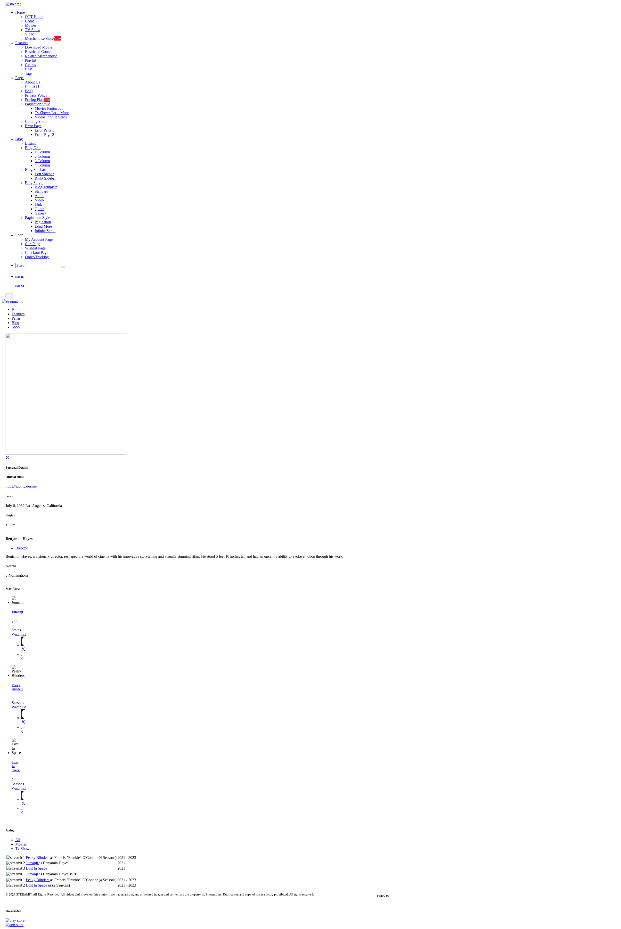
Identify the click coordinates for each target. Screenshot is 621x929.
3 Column (42, 161)
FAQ (29, 91)
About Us (32, 82)
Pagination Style (37, 104)
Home (20, 12)
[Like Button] (23, 655)
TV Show (32, 30)
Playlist (30, 60)
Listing (30, 143)
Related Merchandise (41, 56)
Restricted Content (39, 52)
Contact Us (33, 86)
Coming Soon (35, 121)
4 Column (42, 165)
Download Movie (38, 47)
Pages (19, 78)
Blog (19, 139)
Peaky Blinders (17, 687)
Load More (43, 226)
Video (29, 34)
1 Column (42, 152)
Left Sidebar (44, 174)
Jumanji (17, 612)
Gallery (40, 213)
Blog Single (34, 183)
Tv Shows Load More (52, 113)
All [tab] (17, 840)
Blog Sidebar (35, 169)
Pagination (43, 222)
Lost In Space (36, 868)
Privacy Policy (36, 95)
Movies (30, 25)
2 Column (42, 156)
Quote (39, 209)
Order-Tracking (37, 257)
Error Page (33, 126)
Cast (28, 69)
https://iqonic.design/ (21, 486)
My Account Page (39, 239)
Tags (28, 73)
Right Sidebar (45, 178)
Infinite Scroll (45, 231)
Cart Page (32, 244)
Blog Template (46, 187)
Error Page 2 (44, 135)
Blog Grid (33, 148)
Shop (19, 235)
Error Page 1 (44, 130)
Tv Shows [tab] (23, 848)
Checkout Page (36, 252)
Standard (41, 191)
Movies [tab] (21, 844)
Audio (39, 196)
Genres (30, 65)
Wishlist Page (35, 248)
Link (38, 204)
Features (21, 43)
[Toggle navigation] (9, 296)
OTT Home (34, 17)
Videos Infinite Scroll (51, 117)
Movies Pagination (49, 108)
